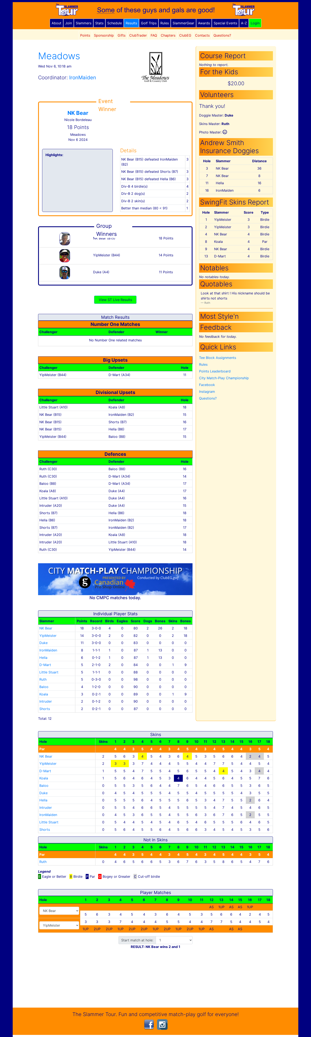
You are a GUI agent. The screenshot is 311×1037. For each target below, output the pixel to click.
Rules (164, 23)
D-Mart (45, 665)
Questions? (222, 35)
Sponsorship (104, 35)
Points (85, 35)
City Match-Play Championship (224, 378)
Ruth (43, 679)
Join (68, 23)
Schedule (114, 23)
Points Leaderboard (215, 371)
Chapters (168, 35)
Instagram (207, 391)
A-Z (244, 23)
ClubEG (185, 35)
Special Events (225, 23)
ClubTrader (138, 35)
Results (131, 23)
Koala (43, 694)
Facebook (207, 385)
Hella (43, 657)
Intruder (45, 701)
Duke (43, 643)
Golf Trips (149, 23)
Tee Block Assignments (217, 358)
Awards (204, 23)
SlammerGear (183, 23)
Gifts (121, 35)
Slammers (83, 23)
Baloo (43, 687)
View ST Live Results (115, 300)
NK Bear (77, 113)
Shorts (44, 709)
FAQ (154, 35)
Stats (99, 23)
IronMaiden (48, 650)
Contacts (202, 35)
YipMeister (47, 635)
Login (255, 23)
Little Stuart (48, 672)
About (56, 23)
